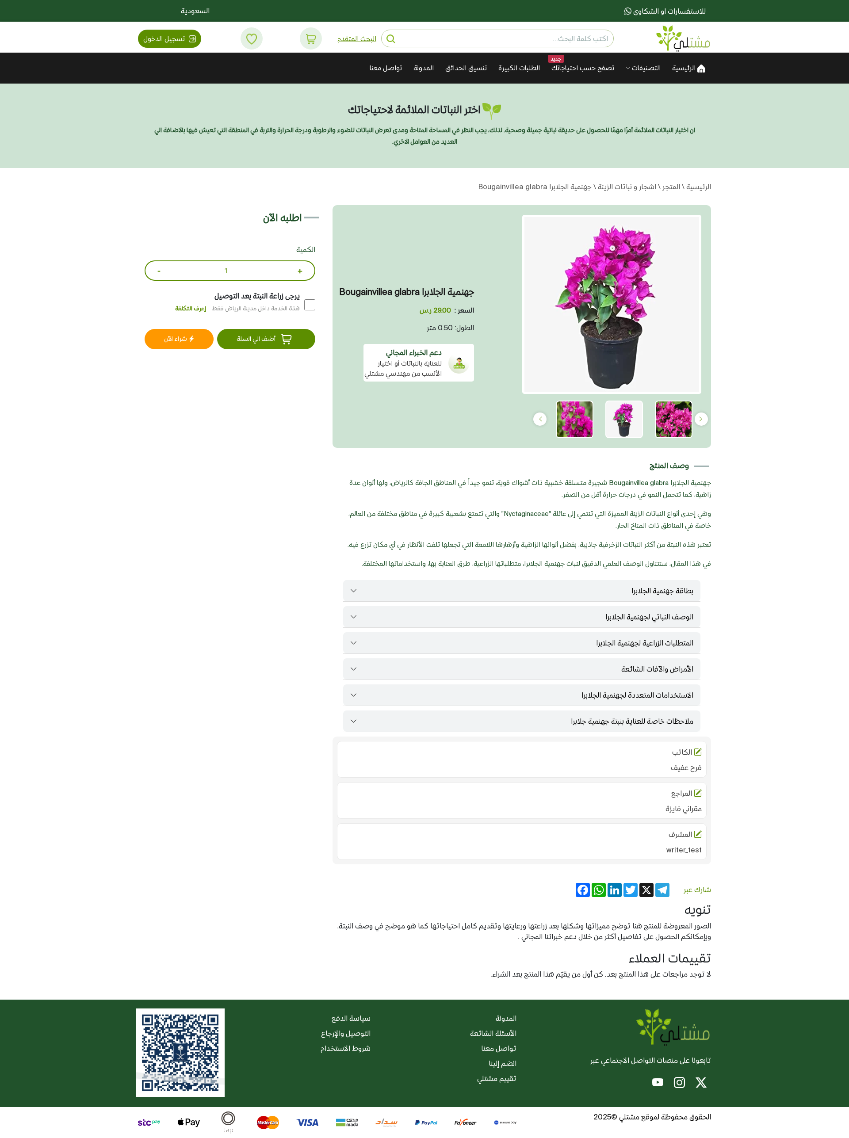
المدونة (423, 68)
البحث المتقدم (356, 38)
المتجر (670, 187)
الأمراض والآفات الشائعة (657, 669)
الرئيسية (684, 68)
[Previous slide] (701, 419)
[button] (311, 38)
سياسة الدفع (351, 1018)
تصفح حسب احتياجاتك (582, 68)
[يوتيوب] (657, 1084)
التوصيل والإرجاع (346, 1033)
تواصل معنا (386, 68)
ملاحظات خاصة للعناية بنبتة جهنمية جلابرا (632, 721)
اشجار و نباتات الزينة (626, 187)
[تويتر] (701, 1084)
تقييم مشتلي (496, 1078)
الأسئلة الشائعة (493, 1033)
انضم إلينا (502, 1063)
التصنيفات (645, 68)
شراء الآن (176, 338)
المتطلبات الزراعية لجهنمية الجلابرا (644, 643)
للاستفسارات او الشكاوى (668, 11)
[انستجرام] (679, 1084)
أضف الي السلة (257, 338)
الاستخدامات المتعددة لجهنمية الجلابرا (637, 695)
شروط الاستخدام (346, 1048)
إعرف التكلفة (190, 308)
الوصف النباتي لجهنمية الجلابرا (649, 617)
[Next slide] (540, 419)
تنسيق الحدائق (466, 68)
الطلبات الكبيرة (519, 68)
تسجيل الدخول (165, 38)
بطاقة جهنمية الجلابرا (662, 591)
